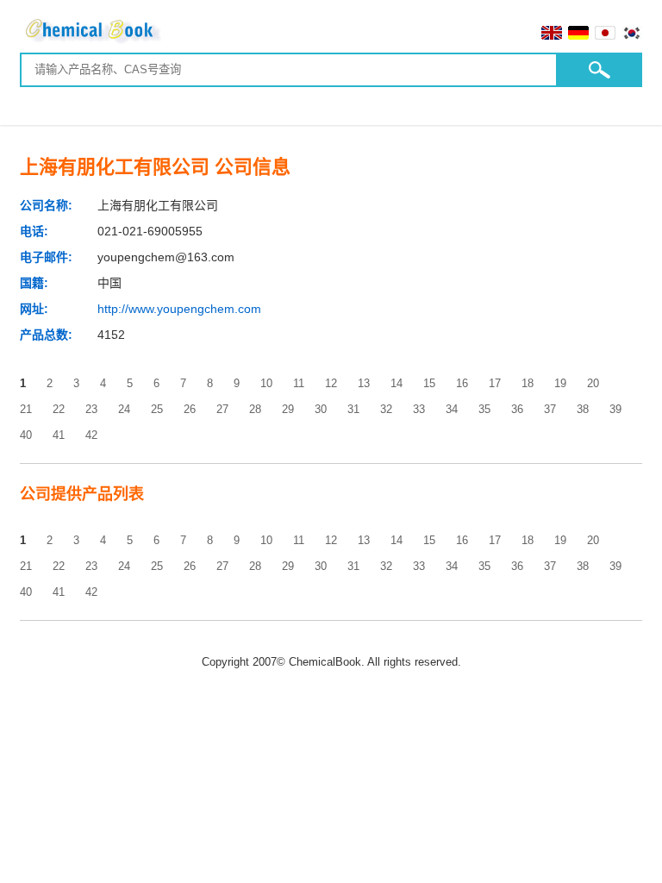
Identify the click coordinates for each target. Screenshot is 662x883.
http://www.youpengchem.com (179, 309)
